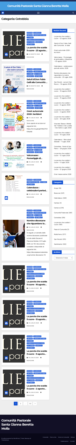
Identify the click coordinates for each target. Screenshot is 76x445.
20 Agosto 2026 (34, 54)
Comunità (45, 437)
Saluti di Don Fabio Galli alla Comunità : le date (36, 82)
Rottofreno (30, 42)
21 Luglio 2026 (33, 288)
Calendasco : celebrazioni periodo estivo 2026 (37, 190)
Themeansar (5, 440)
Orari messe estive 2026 (62, 174)
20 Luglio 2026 (33, 323)
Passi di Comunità (60, 229)
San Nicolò (39, 42)
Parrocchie (53, 437)
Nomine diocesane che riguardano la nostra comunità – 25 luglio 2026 (63, 75)
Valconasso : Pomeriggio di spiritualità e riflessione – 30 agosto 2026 (63, 59)
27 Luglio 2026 (33, 117)
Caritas (56, 203)
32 (30, 404)
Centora (29, 35)
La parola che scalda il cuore (35, 39)
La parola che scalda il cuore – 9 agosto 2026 (37, 354)
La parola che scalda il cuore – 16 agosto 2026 (37, 284)
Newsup (27, 438)
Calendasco (37, 32)
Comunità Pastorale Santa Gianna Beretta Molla (38, 6)
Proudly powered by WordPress (10, 438)
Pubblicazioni (64, 441)
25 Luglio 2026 (33, 227)
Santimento (30, 44)
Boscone (29, 32)
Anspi (56, 188)
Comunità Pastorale (40, 35)
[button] (73, 13)
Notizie (73, 437)
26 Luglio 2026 (33, 162)
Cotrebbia (30, 37)
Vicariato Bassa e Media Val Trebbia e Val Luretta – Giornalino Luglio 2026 (63, 126)
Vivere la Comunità (63, 437)
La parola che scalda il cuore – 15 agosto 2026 (37, 319)
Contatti (72, 441)
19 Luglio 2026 (33, 357)
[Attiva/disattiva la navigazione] (38, 12)
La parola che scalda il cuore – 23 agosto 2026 (37, 50)
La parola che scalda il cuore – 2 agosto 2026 (37, 389)
